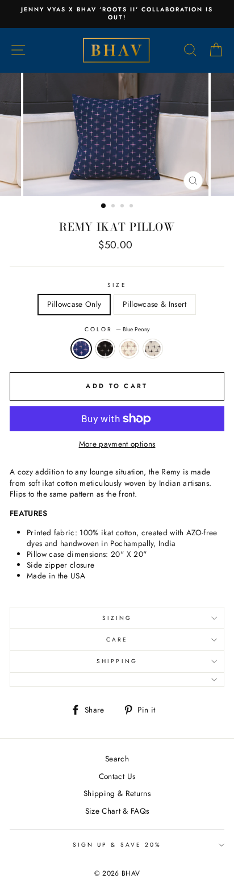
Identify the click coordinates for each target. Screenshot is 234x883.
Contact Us (117, 776)
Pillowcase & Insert (154, 304)
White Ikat (152, 348)
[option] (117, 14)
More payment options (117, 444)
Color (117, 330)
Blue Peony (81, 348)
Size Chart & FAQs (117, 811)
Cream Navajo (129, 348)
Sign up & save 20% (117, 844)
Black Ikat (105, 348)
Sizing (117, 618)
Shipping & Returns (117, 793)
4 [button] (132, 207)
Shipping (117, 661)
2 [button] (114, 207)
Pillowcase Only (74, 304)
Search (117, 758)
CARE (117, 639)
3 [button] (123, 207)
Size (116, 285)
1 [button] (104, 206)
